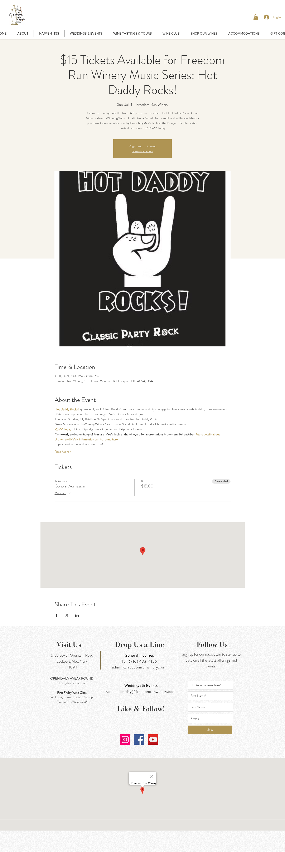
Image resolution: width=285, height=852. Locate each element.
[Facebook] (139, 739)
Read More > (63, 451)
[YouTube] (153, 739)
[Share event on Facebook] (57, 615)
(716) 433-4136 (143, 661)
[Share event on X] (67, 615)
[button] (255, 17)
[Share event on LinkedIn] (77, 615)
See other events (142, 151)
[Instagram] (125, 739)
